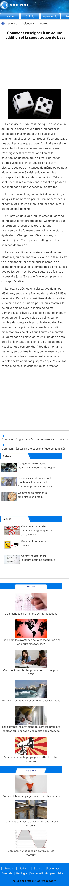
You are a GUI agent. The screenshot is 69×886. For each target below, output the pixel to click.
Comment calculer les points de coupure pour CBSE (31, 672)
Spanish (38, 868)
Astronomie (50, 16)
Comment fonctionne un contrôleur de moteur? (31, 852)
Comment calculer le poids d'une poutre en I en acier (31, 823)
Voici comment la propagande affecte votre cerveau (31, 759)
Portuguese (53, 868)
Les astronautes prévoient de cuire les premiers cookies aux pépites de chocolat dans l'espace (31, 728)
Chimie (30, 16)
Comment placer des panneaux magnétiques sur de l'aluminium (37, 530)
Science (27, 23)
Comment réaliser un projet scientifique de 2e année (33, 448)
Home (10, 16)
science (12, 23)
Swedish (7, 873)
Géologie (21, 873)
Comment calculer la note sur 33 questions (31, 613)
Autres (44, 23)
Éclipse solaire (54, 873)
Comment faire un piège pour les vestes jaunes (31, 796)
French (9, 868)
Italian (23, 868)
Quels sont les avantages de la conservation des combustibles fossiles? (31, 642)
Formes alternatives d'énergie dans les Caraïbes (31, 700)
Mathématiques (36, 873)
